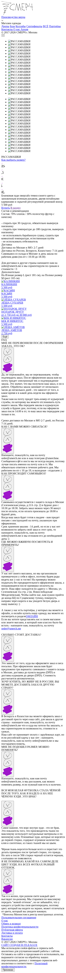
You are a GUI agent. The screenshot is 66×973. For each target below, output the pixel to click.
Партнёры (55, 26)
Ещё (5, 336)
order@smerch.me (11, 628)
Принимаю (8, 970)
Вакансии (7, 938)
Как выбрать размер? (13, 159)
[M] (33, 178)
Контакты (7, 935)
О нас (4, 920)
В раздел (15, 207)
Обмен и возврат (11, 923)
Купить (5, 207)
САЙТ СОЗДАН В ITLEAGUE (19, 945)
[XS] (33, 164)
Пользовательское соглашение (18, 917)
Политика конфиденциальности (19, 926)
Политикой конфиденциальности (24, 965)
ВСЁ (45, 26)
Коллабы (21, 26)
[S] (33, 171)
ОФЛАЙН (32, 616)
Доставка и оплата (12, 932)
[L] (33, 184)
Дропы (5, 26)
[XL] (33, 191)
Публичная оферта (12, 929)
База (12, 26)
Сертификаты (34, 26)
